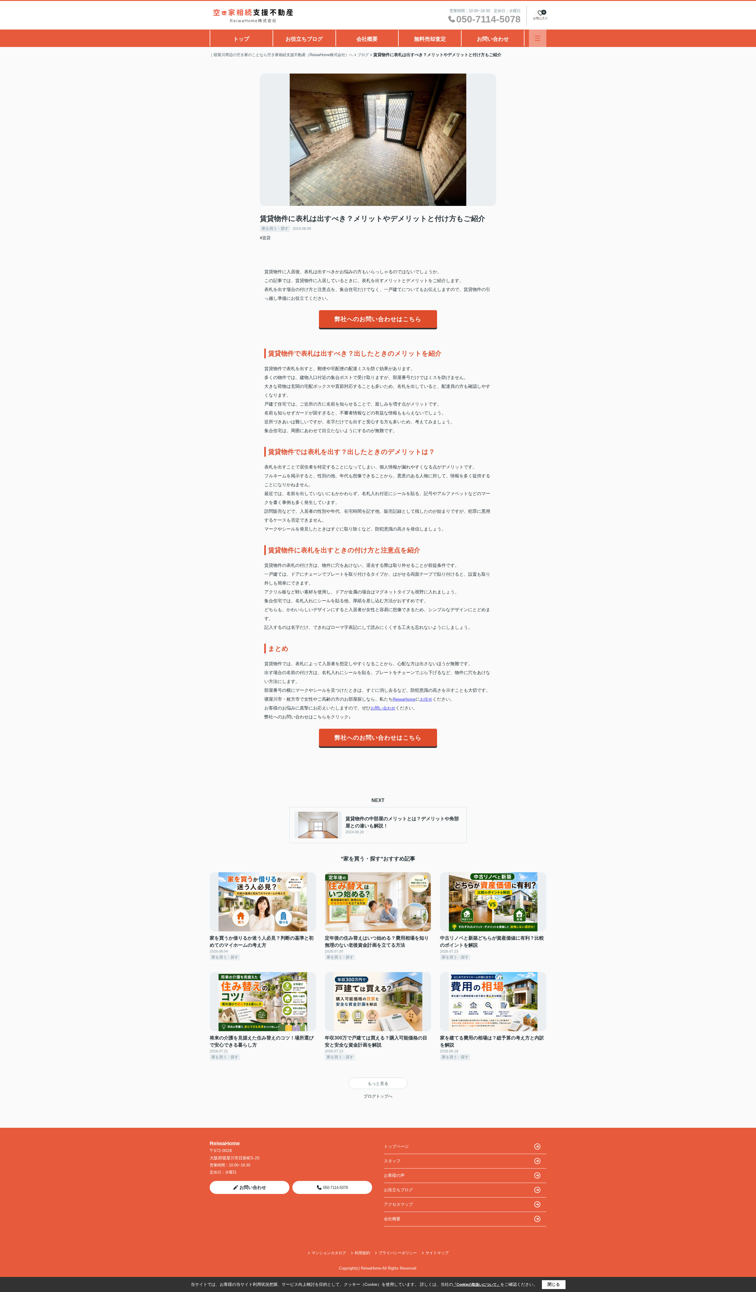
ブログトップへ (378, 1096)
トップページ (396, 1146)
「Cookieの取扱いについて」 (476, 1285)
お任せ (426, 699)
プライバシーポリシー (398, 1253)
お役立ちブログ (304, 39)
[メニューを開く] (537, 38)
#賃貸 (265, 237)
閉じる (554, 1284)
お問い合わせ (493, 39)
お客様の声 (394, 1175)
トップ (241, 39)
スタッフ (392, 1160)
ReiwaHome (404, 699)
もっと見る (378, 1083)
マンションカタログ (329, 1253)
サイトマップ (437, 1253)
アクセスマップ (398, 1204)
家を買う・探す (275, 228)
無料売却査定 (430, 39)
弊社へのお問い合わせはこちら (378, 319)
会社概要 (367, 39)
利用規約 (362, 1253)
